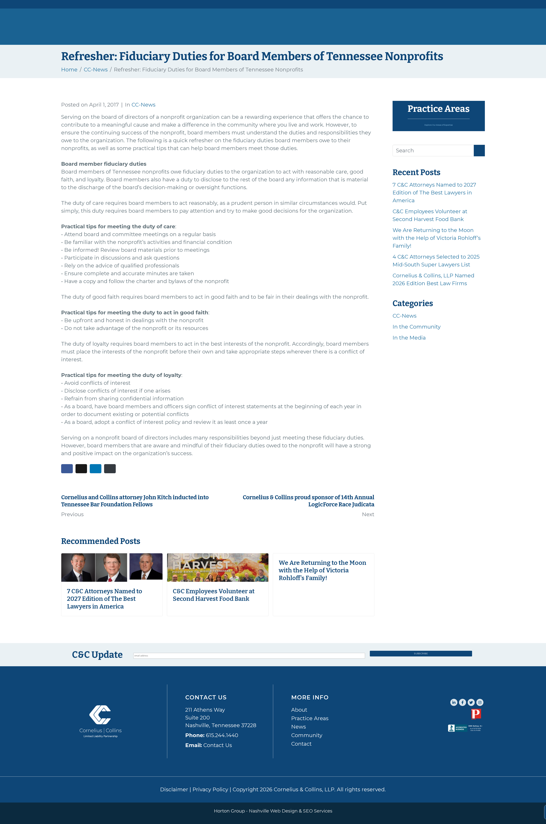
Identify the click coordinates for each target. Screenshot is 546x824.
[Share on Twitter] (81, 468)
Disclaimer (174, 789)
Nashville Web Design (273, 811)
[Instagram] (479, 702)
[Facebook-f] (462, 702)
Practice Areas (439, 108)
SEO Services (317, 811)
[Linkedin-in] (453, 702)
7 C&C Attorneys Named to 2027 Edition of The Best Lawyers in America (434, 193)
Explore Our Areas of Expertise (439, 125)
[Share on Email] (110, 468)
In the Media (409, 338)
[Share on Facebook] (67, 468)
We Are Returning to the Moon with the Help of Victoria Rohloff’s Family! (437, 238)
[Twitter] (471, 702)
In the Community (417, 327)
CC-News (143, 105)
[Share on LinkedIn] (95, 468)
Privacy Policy (210, 789)
